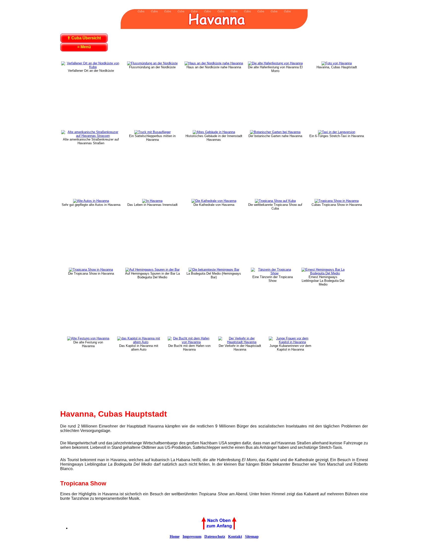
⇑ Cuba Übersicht (84, 38)
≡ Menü (84, 47)
